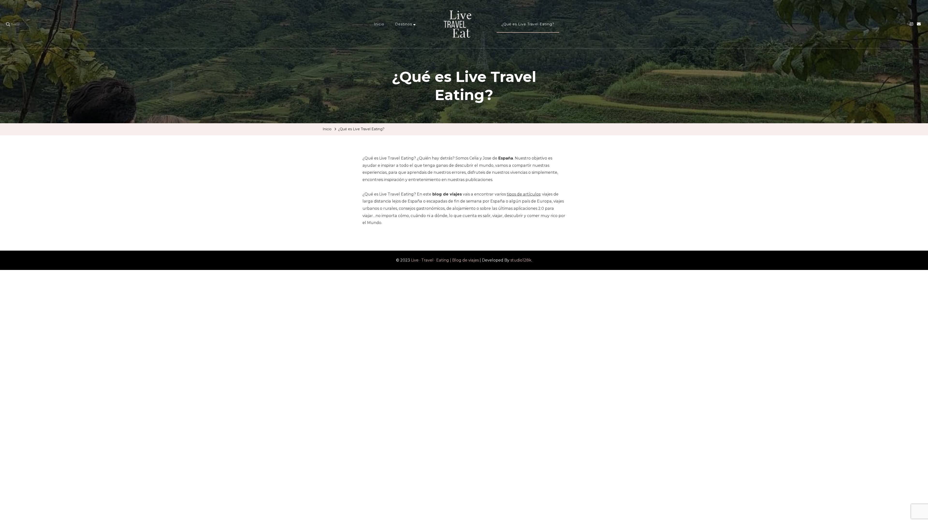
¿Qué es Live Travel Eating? (527, 24)
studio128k (520, 260)
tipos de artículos (523, 194)
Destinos (403, 24)
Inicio (379, 24)
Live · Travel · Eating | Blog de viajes (445, 260)
